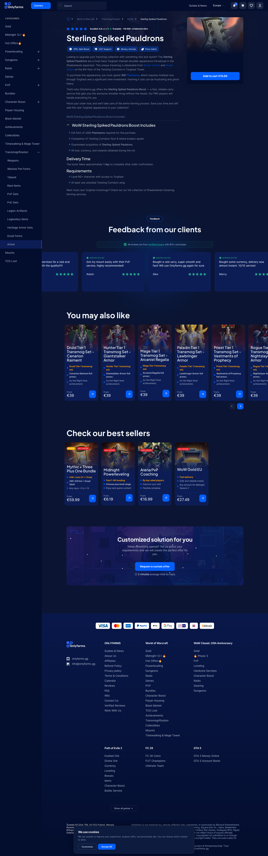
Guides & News (198, 5)
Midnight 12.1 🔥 (15, 34)
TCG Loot (11, 261)
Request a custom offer (155, 566)
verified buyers (156, 244)
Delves (9, 76)
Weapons (13, 160)
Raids (8, 68)
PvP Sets (12, 194)
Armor (130, 19)
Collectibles (12, 135)
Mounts (9, 252)
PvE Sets (12, 202)
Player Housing (14, 110)
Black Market (13, 118)
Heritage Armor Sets (20, 227)
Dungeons (11, 59)
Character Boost (15, 101)
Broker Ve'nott (152, 65)
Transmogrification (111, 19)
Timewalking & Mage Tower (22, 143)
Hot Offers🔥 (13, 43)
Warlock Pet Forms (18, 168)
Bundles (10, 93)
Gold (8, 26)
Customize (87, 846)
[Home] (68, 19)
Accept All (106, 846)
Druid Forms (14, 236)
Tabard (11, 177)
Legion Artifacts (17, 210)
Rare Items (14, 185)
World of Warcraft (86, 19)
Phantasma (133, 75)
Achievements (14, 127)
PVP (7, 85)
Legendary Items (17, 219)
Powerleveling (13, 51)
